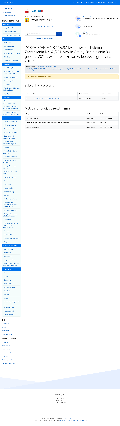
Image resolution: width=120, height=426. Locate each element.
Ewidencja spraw (7, 334)
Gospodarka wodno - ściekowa (9, 161)
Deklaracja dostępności (9, 363)
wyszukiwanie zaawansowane (44, 38)
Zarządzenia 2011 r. (51, 67)
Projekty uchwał (9, 307)
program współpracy (10, 260)
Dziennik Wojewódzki (8, 15)
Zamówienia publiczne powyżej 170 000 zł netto (11, 113)
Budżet (6, 181)
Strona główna (8, 2)
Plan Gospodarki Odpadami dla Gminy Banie (11, 89)
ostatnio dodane (40, 26)
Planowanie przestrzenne (11, 238)
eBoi (84, 24)
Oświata (6, 147)
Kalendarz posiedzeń (10, 287)
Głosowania (7, 280)
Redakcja (5, 342)
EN (78, 2)
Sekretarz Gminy (9, 46)
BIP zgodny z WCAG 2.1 (71, 418)
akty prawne (8, 256)
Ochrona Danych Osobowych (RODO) (9, 137)
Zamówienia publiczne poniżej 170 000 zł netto (10, 107)
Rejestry (6, 93)
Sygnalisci (7, 231)
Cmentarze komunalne (10, 156)
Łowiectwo (7, 219)
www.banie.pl (60, 406)
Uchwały (6, 298)
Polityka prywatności (8, 360)
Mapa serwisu (6, 346)
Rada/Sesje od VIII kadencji (12, 53)
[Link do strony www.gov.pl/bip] (28, 11)
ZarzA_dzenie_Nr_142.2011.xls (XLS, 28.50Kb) (46, 98)
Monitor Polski (6, 12)
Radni (5, 273)
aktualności (7, 252)
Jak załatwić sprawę (10, 177)
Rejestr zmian (6, 349)
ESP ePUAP (5, 323)
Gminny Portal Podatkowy (12, 35)
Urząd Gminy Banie (9, 28)
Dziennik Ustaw (7, 8)
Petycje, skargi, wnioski (11, 132)
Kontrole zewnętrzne (10, 199)
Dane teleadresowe (10, 31)
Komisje (6, 276)
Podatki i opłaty (9, 81)
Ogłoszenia (7, 184)
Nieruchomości (8, 188)
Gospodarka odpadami (10, 121)
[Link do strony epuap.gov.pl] (37, 11)
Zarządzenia (7, 84)
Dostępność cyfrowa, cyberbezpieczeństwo (9, 215)
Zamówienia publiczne (90, 2)
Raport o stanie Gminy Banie (10, 172)
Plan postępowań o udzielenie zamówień (9, 102)
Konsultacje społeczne (10, 129)
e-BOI (4, 327)
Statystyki (5, 356)
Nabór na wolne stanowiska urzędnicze (9, 143)
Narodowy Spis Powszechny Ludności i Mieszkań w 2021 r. (10, 204)
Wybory (6, 195)
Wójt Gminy (7, 42)
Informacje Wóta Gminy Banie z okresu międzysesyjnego (10, 225)
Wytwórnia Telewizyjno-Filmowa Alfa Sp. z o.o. (73, 420)
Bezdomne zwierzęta (10, 210)
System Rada (87, 16)
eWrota (85, 32)
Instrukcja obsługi (9, 192)
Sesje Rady (7, 291)
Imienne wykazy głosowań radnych (11, 303)
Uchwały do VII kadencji (11, 77)
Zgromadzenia (8, 234)
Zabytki (6, 242)
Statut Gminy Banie (10, 68)
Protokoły (7, 294)
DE (81, 2)
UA (74, 2)
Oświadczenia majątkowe (11, 60)
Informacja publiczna (10, 125)
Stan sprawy (6, 330)
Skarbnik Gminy (8, 50)
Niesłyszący (101, 2)
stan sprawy (49, 26)
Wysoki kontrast (111, 2)
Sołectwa (7, 57)
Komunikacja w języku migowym (10, 152)
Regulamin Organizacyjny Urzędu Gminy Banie (11, 72)
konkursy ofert (8, 249)
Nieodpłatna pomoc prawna (9, 167)
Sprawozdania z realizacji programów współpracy (11, 264)
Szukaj (59, 34)
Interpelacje (7, 283)
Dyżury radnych (9, 314)
